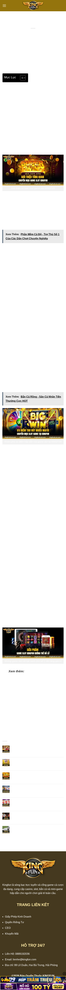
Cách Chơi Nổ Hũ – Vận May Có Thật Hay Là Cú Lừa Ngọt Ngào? (36, 775)
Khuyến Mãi (12, 933)
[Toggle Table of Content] (21, 78)
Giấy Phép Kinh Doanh (18, 916)
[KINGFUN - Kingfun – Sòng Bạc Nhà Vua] (33, 5)
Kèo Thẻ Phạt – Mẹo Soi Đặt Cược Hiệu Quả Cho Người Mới (37, 816)
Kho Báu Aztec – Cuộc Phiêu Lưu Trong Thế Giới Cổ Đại (37, 749)
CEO (8, 928)
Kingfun (6, 885)
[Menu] (4, 6)
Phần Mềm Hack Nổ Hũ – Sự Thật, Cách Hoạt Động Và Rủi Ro (33, 676)
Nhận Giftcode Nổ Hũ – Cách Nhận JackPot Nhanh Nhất (37, 762)
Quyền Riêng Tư (14, 922)
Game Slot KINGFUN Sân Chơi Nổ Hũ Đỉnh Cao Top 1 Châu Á (37, 802)
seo (45, 32)
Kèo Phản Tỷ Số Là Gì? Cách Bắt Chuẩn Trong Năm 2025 (35, 829)
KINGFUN (38, 67)
